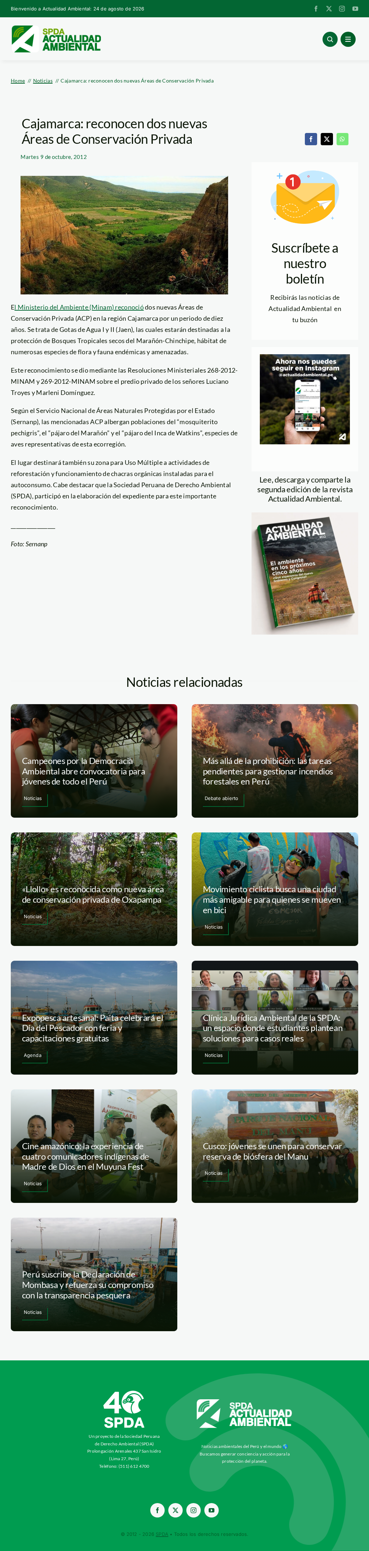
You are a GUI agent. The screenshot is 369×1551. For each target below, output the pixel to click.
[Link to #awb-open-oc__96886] (330, 39)
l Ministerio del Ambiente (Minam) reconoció (79, 307)
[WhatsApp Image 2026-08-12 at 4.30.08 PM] (305, 516)
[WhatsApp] (342, 139)
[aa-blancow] (244, 1402)
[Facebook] (311, 139)
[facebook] (316, 9)
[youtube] (355, 9)
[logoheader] (56, 28)
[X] (327, 139)
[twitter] (329, 9)
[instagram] (342, 9)
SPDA (162, 1534)
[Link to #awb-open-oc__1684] (348, 39)
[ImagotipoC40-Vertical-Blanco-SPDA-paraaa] (124, 1392)
